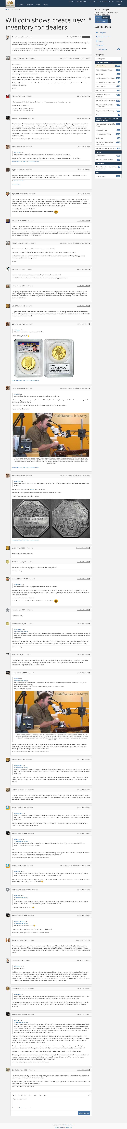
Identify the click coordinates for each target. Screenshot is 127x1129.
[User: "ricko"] (8, 654)
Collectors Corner (81, 1)
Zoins (14, 147)
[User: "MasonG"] (8, 808)
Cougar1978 (16, 58)
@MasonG (17, 839)
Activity (38, 4)
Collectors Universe (68, 1125)
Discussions (29, 4)
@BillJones (17, 994)
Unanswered (108, 49)
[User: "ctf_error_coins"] (8, 890)
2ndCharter (15, 1070)
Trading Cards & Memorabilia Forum (108, 125)
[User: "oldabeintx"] (8, 988)
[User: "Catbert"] (8, 96)
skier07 (14, 306)
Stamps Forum (108, 156)
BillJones (14, 221)
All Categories (100, 59)
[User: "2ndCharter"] (8, 1069)
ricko (13, 655)
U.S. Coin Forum (86, 37)
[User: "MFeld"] (8, 269)
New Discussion (101, 21)
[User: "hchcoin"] (8, 286)
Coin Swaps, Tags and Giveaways (108, 95)
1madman (15, 940)
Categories (20, 4)
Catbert (14, 96)
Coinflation (119, 1)
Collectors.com (106, 1)
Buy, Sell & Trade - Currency (108, 111)
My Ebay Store (16, 184)
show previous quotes (21, 632)
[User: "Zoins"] (8, 147)
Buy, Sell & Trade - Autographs (108, 148)
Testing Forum (108, 176)
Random (108, 115)
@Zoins (16, 679)
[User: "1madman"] (8, 940)
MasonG (14, 808)
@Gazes (17, 330)
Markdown (21, 1108)
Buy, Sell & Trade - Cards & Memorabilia (108, 143)
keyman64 (15, 194)
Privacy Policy (59, 1127)
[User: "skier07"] (8, 306)
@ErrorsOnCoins (19, 921)
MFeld (14, 269)
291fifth (14, 562)
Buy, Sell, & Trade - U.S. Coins (108, 100)
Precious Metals (108, 90)
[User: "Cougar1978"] (8, 58)
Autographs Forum (108, 130)
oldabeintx (15, 988)
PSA (94, 1)
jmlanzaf (15, 118)
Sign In (120, 4)
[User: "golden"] (8, 548)
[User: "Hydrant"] (8, 610)
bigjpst (14, 170)
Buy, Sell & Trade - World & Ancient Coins (108, 106)
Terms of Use (68, 1127)
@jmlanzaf (17, 481)
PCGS (89, 1)
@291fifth (17, 585)
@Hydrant (17, 966)
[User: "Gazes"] (8, 37)
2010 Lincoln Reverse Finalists (31, 161)
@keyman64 (18, 630)
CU (113, 1)
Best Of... (46, 4)
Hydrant (14, 610)
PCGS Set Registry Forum (108, 70)
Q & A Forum (108, 74)
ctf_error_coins (16, 890)
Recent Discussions (104, 37)
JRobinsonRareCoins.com (18, 180)
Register (106, 17)
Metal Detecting (108, 86)
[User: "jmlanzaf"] (8, 118)
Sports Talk (108, 138)
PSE (98, 1)
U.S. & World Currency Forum (108, 82)
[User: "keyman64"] (8, 194)
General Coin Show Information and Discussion (108, 168)
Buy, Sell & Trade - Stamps (108, 160)
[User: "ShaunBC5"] (8, 790)
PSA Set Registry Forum (108, 134)
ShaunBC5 (15, 790)
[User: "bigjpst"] (8, 170)
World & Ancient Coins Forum (108, 78)
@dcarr (32, 489)
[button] (90, 19)
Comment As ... (84, 1113)
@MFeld (16, 394)
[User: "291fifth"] (8, 562)
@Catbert (17, 152)
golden (14, 548)
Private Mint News (17, 161)
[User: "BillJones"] (8, 221)
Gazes (14, 37)
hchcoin (14, 286)
